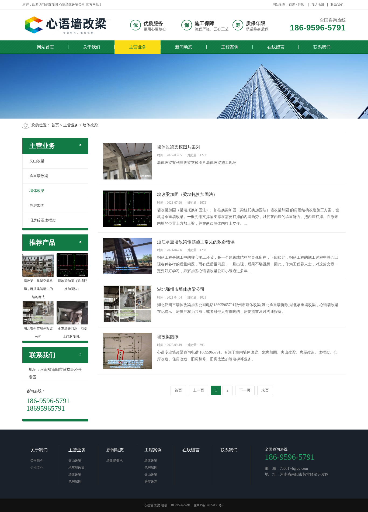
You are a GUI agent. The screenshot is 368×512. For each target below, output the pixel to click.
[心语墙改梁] (66, 25)
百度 (292, 4)
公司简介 (36, 460)
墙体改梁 (90, 125)
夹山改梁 (36, 161)
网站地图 (279, 4)
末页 (265, 390)
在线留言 (275, 47)
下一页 (245, 390)
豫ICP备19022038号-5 (209, 505)
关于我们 (91, 47)
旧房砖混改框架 (42, 220)
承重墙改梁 (38, 176)
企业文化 (36, 467)
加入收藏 (317, 4)
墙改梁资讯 (114, 460)
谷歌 (301, 4)
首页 (55, 125)
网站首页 (45, 47)
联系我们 (337, 4)
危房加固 (36, 205)
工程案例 (229, 47)
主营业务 (137, 47)
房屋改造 (150, 481)
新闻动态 (183, 47)
